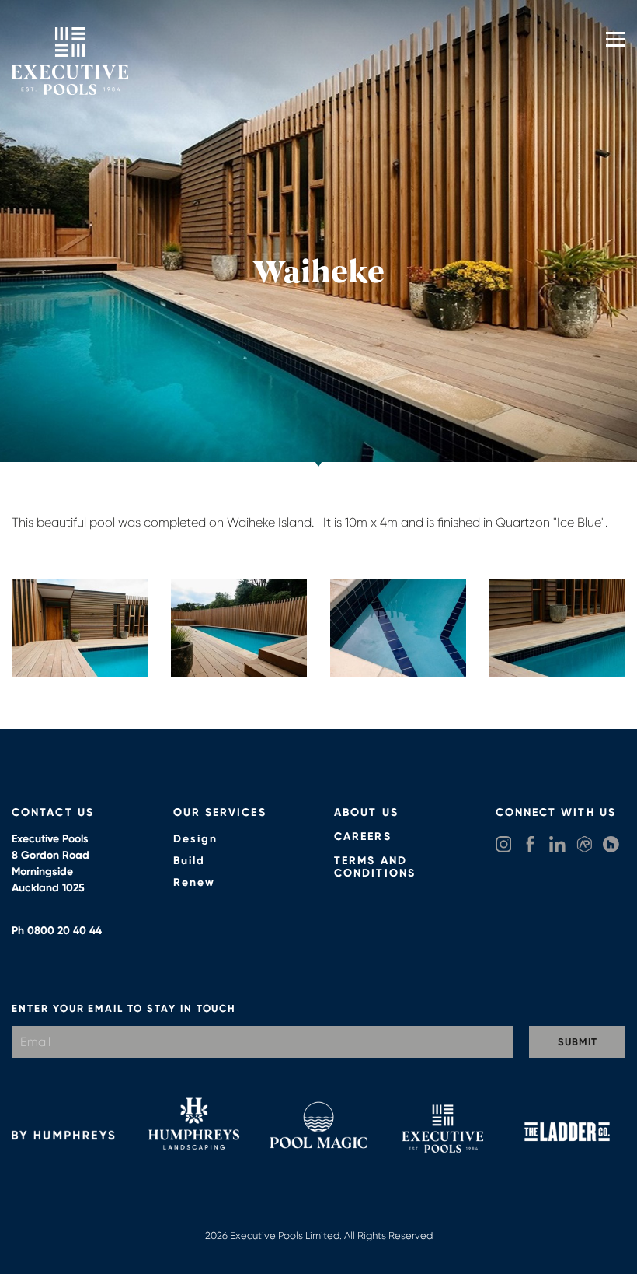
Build (189, 860)
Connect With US (556, 812)
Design (195, 838)
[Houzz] (611, 845)
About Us (366, 812)
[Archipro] (584, 845)
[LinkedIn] (557, 845)
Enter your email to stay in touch (124, 1008)
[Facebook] (530, 845)
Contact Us (53, 812)
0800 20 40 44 (64, 930)
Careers (363, 836)
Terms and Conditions (375, 867)
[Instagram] (504, 845)
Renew (194, 882)
